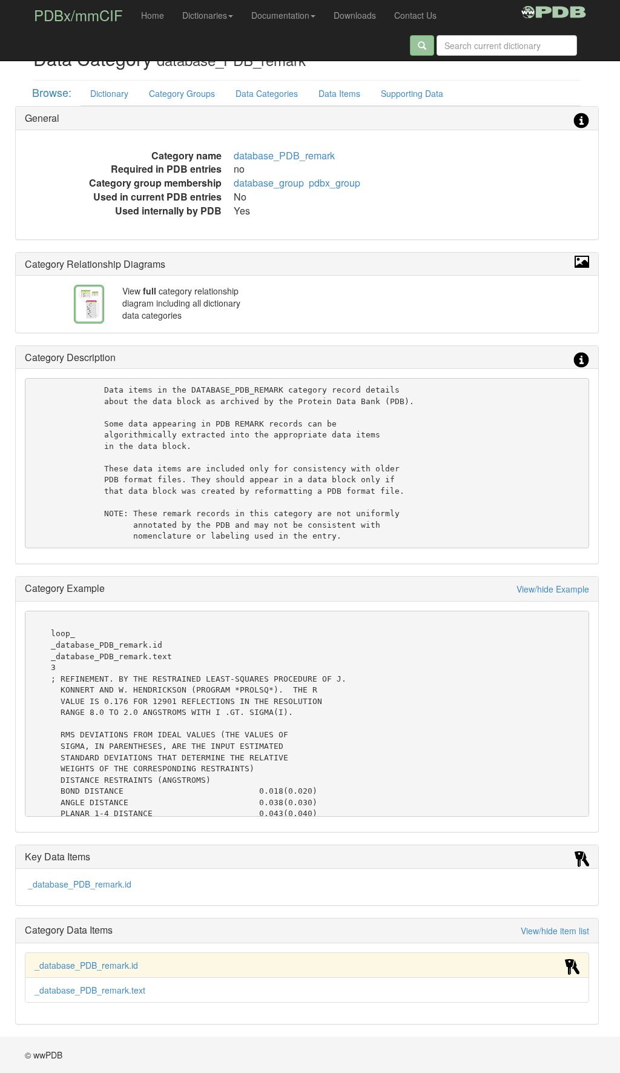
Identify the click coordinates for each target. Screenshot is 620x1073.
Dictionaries (204, 15)
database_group (269, 183)
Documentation (280, 15)
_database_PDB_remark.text (90, 990)
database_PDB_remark (284, 155)
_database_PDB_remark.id (79, 884)
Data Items (339, 93)
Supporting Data (412, 93)
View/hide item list (555, 931)
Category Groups (182, 93)
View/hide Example (552, 589)
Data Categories (267, 93)
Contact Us (415, 15)
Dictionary (109, 93)
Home (152, 15)
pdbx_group (334, 183)
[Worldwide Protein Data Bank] (553, 10)
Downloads (355, 15)
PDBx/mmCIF (78, 14)
